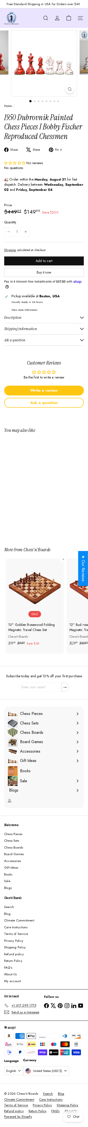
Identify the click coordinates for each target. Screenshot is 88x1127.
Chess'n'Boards (36, 549)
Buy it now (44, 272)
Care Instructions (16, 927)
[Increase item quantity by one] (25, 231)
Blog (7, 913)
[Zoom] (69, 89)
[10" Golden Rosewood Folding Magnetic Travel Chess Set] (34, 604)
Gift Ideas (11, 867)
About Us (10, 974)
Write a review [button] (44, 390)
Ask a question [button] (44, 402)
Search (9, 907)
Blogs (8, 888)
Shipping (10, 250)
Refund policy (14, 954)
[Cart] (69, 18)
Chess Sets (11, 840)
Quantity (10, 222)
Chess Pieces (13, 834)
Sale (7, 881)
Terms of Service (16, 934)
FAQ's (8, 967)
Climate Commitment (19, 920)
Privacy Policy (13, 940)
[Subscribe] (65, 687)
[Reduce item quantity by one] (8, 231)
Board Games (14, 854)
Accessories (12, 861)
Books (8, 874)
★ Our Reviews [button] (83, 568)
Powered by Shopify (18, 1116)
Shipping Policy (15, 947)
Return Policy (13, 960)
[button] (15, 163)
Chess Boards (13, 847)
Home (8, 106)
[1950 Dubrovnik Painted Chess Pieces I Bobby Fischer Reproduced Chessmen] (34, 486)
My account (12, 981)
